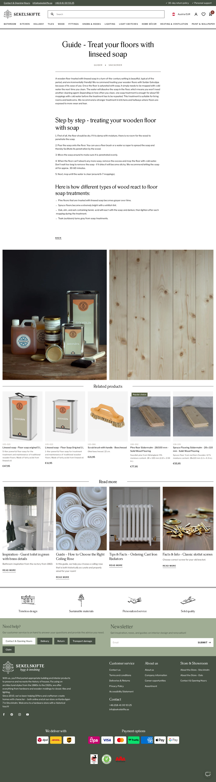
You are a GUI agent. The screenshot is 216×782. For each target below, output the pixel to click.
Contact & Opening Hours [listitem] (19, 641)
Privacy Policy (116, 686)
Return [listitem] (61, 641)
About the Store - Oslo (191, 675)
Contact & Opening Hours (17, 3)
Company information (156, 675)
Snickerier (115, 65)
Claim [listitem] (9, 649)
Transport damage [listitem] (82, 641)
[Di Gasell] (94, 759)
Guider (98, 65)
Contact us (114, 669)
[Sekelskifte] (37, 667)
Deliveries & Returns (119, 680)
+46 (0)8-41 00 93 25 (120, 705)
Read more (9, 570)
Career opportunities (155, 680)
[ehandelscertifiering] (107, 759)
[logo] (22, 14)
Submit (202, 642)
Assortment (151, 686)
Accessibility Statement (121, 691)
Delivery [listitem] (45, 641)
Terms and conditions (120, 675)
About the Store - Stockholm (195, 669)
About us (149, 669)
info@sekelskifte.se (42, 3)
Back (58, 238)
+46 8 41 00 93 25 (64, 3)
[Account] (196, 14)
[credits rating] (120, 759)
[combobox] (109, 14)
